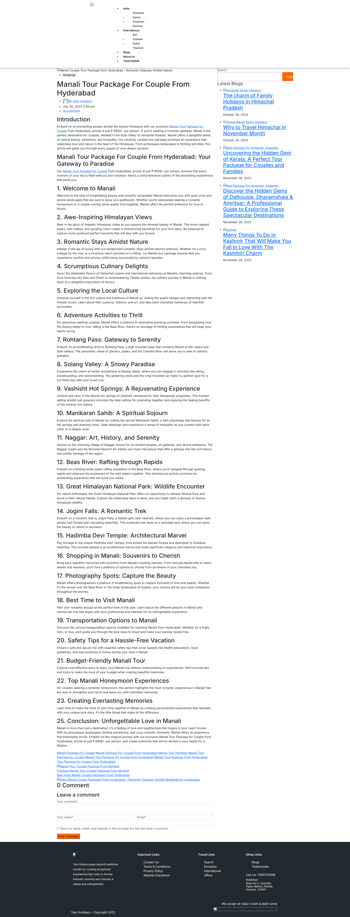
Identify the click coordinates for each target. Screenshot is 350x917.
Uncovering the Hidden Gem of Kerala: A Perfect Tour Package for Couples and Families (257, 162)
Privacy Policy (153, 871)
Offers (208, 875)
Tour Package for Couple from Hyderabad (86, 761)
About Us (129, 56)
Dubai (136, 43)
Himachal (69, 75)
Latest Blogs (230, 83)
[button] (195, 4)
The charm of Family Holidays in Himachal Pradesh (248, 101)
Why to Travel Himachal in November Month (254, 130)
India (126, 8)
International (131, 30)
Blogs (126, 52)
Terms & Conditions (156, 866)
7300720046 (266, 875)
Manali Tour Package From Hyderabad (180, 757)
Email (141, 817)
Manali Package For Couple (76, 753)
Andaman (138, 21)
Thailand (138, 47)
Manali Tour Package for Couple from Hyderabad (119, 757)
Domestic (210, 866)
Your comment (67, 801)
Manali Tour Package (172, 753)
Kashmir (138, 26)
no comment (71, 111)
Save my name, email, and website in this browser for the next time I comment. (114, 828)
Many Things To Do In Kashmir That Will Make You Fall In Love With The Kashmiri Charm (257, 244)
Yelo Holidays (80, 101)
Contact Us (151, 862)
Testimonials (260, 866)
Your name (65, 817)
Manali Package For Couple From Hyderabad (127, 753)
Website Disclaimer (156, 875)
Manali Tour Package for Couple (85, 171)
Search (222, 70)
